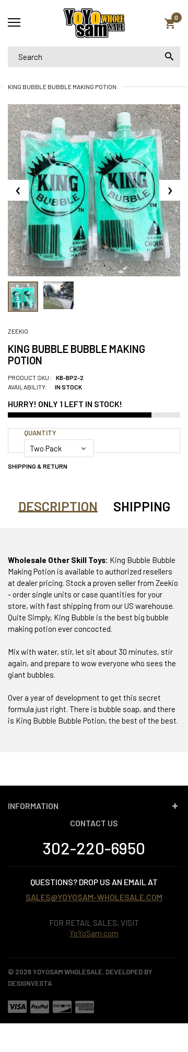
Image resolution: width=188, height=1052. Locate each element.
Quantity (40, 433)
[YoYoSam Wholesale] (94, 23)
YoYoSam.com (94, 933)
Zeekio (18, 331)
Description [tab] (58, 506)
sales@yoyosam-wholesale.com (94, 897)
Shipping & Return (37, 466)
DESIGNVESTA (30, 983)
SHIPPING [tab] (141, 506)
